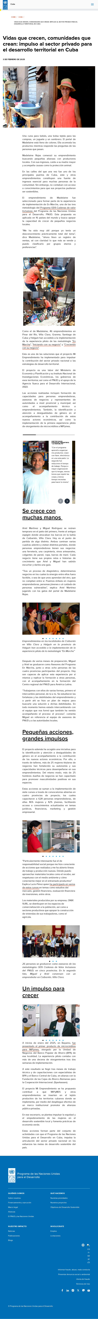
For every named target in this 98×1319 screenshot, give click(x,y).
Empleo (53, 1231)
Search (88, 4)
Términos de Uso (83, 1284)
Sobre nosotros (14, 1198)
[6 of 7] (59, 638)
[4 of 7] (53, 638)
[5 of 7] (56, 638)
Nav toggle (92, 4)
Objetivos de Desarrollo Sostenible (64, 1207)
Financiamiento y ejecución (19, 1202)
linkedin (67, 1290)
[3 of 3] (56, 961)
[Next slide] (67, 501)
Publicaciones (14, 1235)
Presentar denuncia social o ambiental (74, 1274)
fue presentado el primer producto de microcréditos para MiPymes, (49, 1046)
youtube (88, 1290)
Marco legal (13, 1207)
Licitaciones (55, 1235)
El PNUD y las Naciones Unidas (21, 1216)
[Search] (88, 1254)
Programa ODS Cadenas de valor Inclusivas (49, 209)
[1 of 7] (43, 638)
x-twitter (78, 1290)
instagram (73, 1290)
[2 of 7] (46, 638)
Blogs (10, 1240)
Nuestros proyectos (58, 1202)
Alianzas (11, 1211)
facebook (62, 1290)
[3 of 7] (49, 638)
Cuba (13, 4)
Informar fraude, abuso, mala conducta (74, 1269)
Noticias (11, 1231)
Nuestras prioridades (59, 1198)
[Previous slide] (60, 501)
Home (13, 17)
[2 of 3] (53, 961)
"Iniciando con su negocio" (46, 344)
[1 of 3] (49, 961)
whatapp (83, 1290)
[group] (51, 619)
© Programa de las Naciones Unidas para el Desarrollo (30, 1306)
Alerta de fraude (83, 1279)
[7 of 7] (63, 638)
